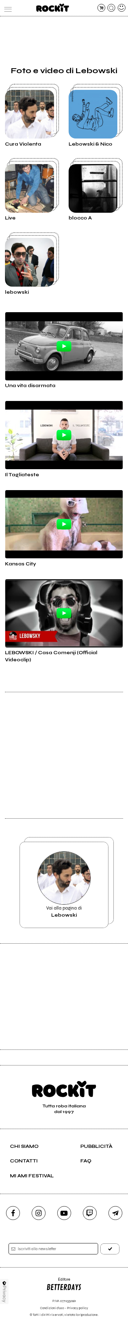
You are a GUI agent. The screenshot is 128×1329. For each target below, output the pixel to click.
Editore (58, 1282)
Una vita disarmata (30, 386)
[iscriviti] (109, 1248)
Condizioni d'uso (52, 1308)
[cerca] (111, 8)
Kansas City (20, 564)
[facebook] (13, 1213)
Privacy (4, 1294)
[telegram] (115, 1213)
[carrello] (101, 8)
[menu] (6, 8)
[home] (52, 8)
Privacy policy (77, 1308)
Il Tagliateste (22, 475)
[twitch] (90, 1213)
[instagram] (39, 1213)
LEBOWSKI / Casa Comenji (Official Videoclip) (51, 656)
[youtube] (64, 1213)
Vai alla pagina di (64, 911)
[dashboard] (122, 8)
